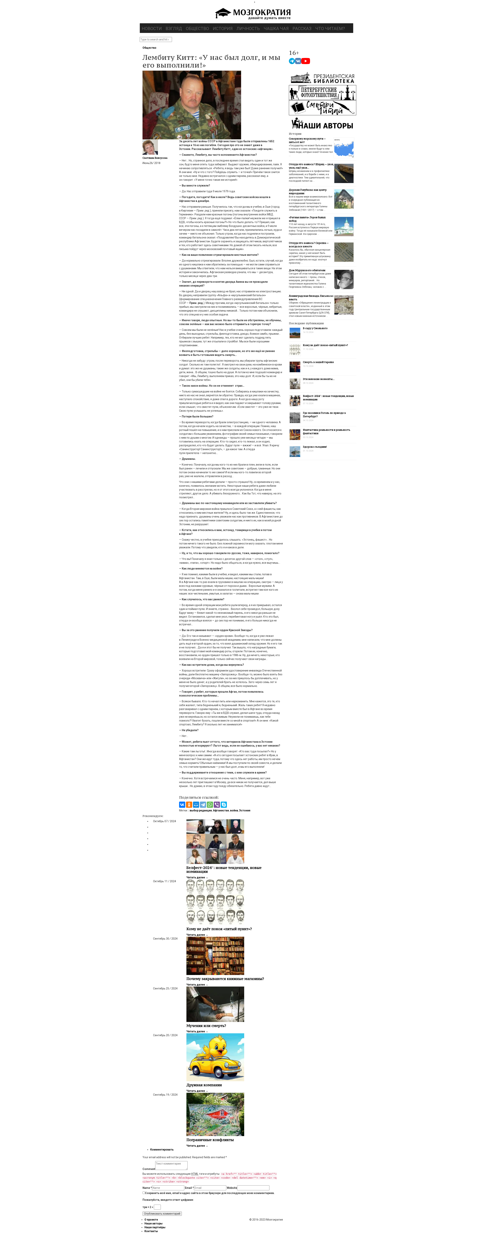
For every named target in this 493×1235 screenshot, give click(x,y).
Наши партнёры (154, 1227)
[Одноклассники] (189, 805)
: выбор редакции (200, 810)
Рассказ (302, 28)
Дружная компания (204, 1085)
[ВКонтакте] (182, 805)
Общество (197, 28)
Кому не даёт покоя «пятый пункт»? (219, 928)
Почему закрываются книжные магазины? (225, 978)
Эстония (244, 810)
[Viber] (217, 805)
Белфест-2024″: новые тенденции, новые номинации (224, 869)
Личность (248, 28)
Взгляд (174, 28)
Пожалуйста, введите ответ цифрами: (168, 1199)
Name (147, 1187)
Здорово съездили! (315, 446)
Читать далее (197, 877)
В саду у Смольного (315, 328)
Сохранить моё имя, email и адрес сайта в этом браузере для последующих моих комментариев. (210, 1193)
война (234, 810)
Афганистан (221, 810)
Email (189, 1187)
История (223, 28)
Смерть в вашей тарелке (318, 362)
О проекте (151, 1219)
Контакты (151, 1231)
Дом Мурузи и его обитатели (307, 270)
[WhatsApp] (210, 805)
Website (232, 1187)
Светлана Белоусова (155, 157)
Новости (152, 28)
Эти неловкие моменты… (319, 379)
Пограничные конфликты (210, 1139)
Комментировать (162, 1149)
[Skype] (224, 805)
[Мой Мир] (196, 805)
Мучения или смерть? (206, 1025)
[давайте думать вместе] (252, 14)
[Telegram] (203, 805)
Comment (149, 1169)
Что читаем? (330, 28)
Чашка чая (276, 28)
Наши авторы (153, 1223)
